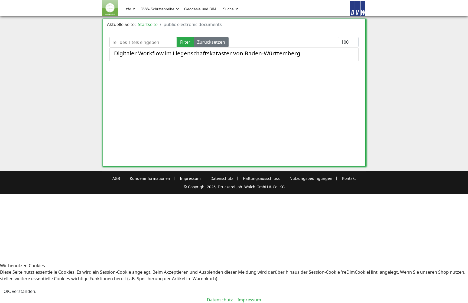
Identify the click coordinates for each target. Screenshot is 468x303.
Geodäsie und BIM (200, 9)
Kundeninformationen (150, 178)
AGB (116, 178)
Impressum (190, 178)
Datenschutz (221, 178)
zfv (128, 9)
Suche (228, 9)
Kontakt (349, 178)
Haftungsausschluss (261, 178)
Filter (185, 42)
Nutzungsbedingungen (311, 178)
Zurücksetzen (211, 42)
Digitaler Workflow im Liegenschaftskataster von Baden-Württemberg (207, 53)
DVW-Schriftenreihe (157, 9)
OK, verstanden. (20, 291)
